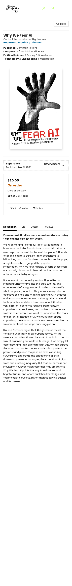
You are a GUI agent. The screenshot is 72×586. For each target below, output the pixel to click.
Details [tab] (35, 226)
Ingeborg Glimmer (30, 42)
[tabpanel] (36, 313)
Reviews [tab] (48, 226)
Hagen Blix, (10, 42)
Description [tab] (10, 226)
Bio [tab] (23, 226)
